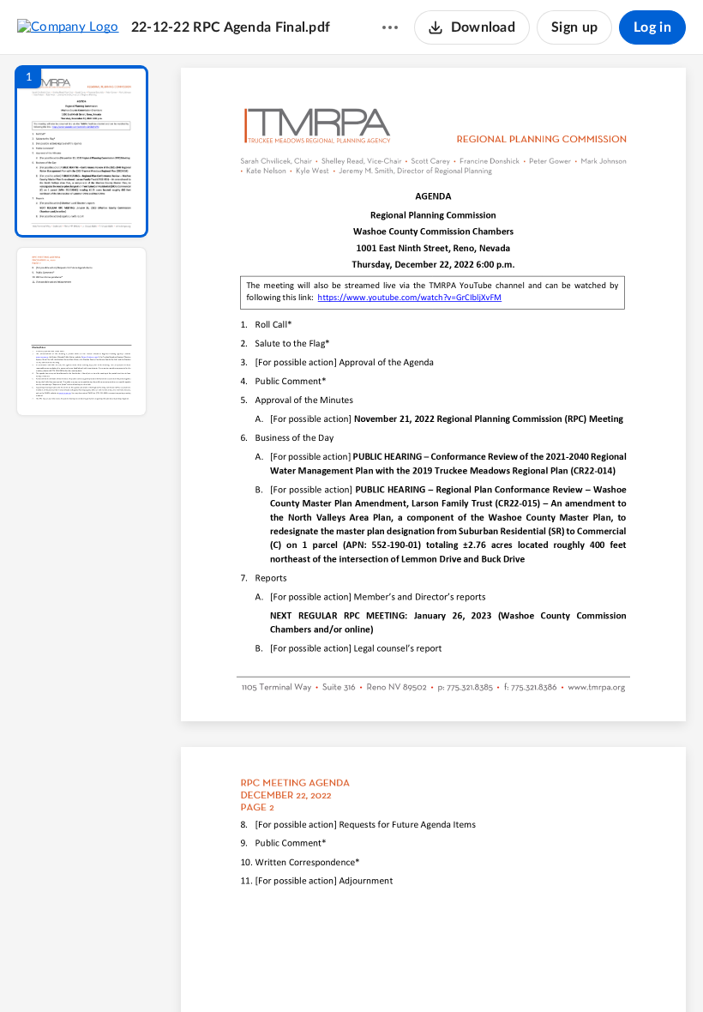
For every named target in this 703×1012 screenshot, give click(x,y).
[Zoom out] (435, 970)
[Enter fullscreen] (591, 970)
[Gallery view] (560, 970)
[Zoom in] (494, 970)
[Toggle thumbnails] (276, 970)
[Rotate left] (528, 970)
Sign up (574, 27)
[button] (81, 151)
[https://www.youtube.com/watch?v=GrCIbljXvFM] (409, 301)
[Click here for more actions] (390, 27)
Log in (652, 27)
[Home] (68, 26)
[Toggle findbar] (307, 970)
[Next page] (399, 970)
